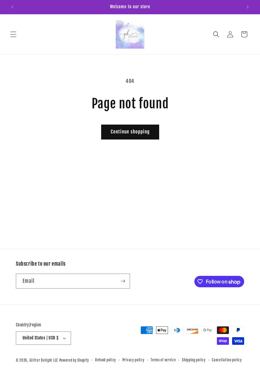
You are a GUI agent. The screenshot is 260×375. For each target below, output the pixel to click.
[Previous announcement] (12, 7)
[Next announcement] (248, 7)
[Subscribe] (123, 281)
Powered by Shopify (74, 360)
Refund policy (105, 360)
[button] (13, 34)
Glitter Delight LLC (43, 360)
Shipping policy (194, 360)
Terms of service (163, 360)
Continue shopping (130, 132)
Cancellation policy (227, 360)
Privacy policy (133, 360)
